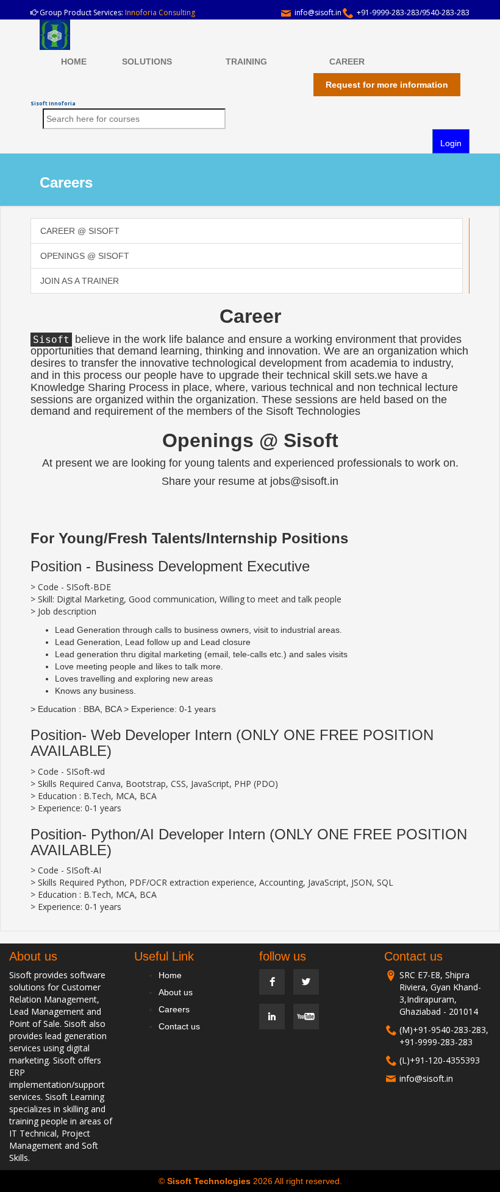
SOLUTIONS (147, 61)
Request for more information (387, 85)
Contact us (179, 1026)
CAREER (347, 61)
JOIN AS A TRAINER (79, 281)
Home (170, 975)
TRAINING (246, 61)
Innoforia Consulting (160, 12)
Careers (174, 1009)
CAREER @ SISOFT (80, 231)
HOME (74, 61)
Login (451, 143)
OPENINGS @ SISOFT (84, 256)
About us (176, 992)
